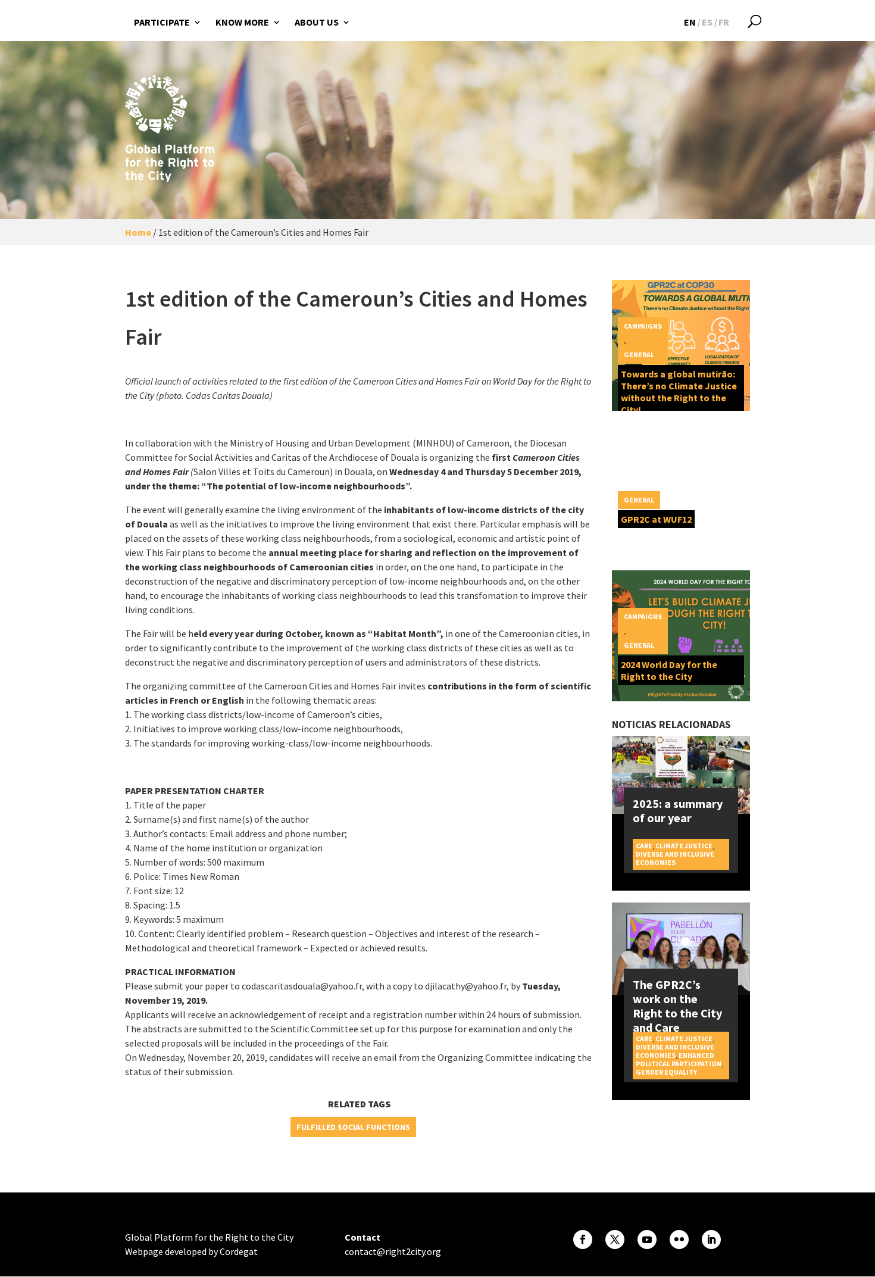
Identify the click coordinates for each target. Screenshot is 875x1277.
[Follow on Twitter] (614, 1239)
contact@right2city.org (393, 1251)
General (639, 354)
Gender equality (666, 1071)
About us (317, 22)
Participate (162, 22)
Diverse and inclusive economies (675, 858)
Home (138, 232)
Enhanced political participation (678, 1059)
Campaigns (643, 325)
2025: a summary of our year (678, 810)
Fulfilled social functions (353, 1127)
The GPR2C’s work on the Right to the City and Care (677, 1006)
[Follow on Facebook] (582, 1239)
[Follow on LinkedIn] (711, 1239)
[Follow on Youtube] (647, 1239)
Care (644, 845)
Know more (242, 22)
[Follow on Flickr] (679, 1239)
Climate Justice (683, 845)
